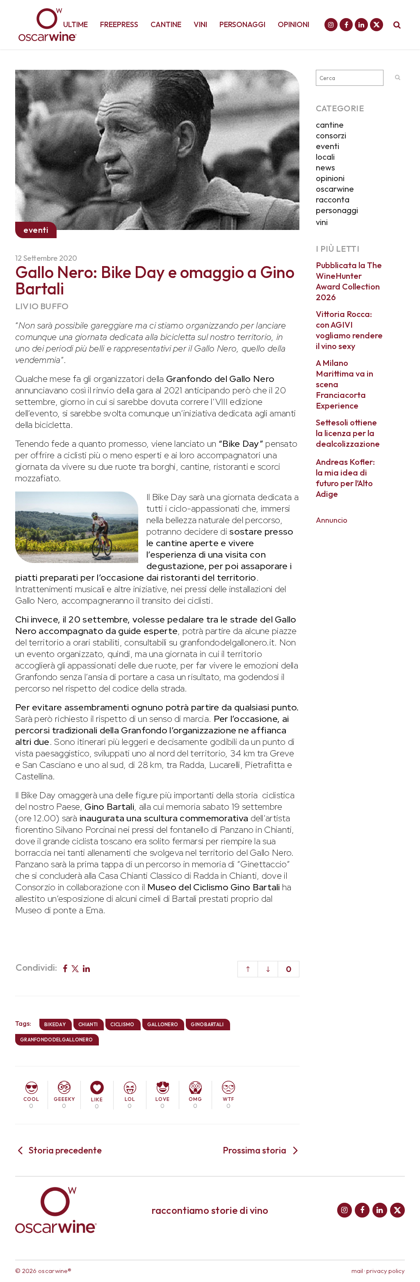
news (325, 167)
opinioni (330, 178)
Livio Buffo (41, 306)
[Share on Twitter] (75, 968)
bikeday (55, 1024)
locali (325, 157)
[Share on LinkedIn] (86, 968)
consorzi (331, 135)
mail (357, 1271)
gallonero (162, 1024)
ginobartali (207, 1024)
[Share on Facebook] (65, 968)
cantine (330, 124)
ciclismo (122, 1024)
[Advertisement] (360, 653)
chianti (88, 1024)
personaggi (337, 210)
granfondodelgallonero (56, 1039)
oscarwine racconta (335, 194)
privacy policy (385, 1271)
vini (322, 222)
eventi (327, 146)
